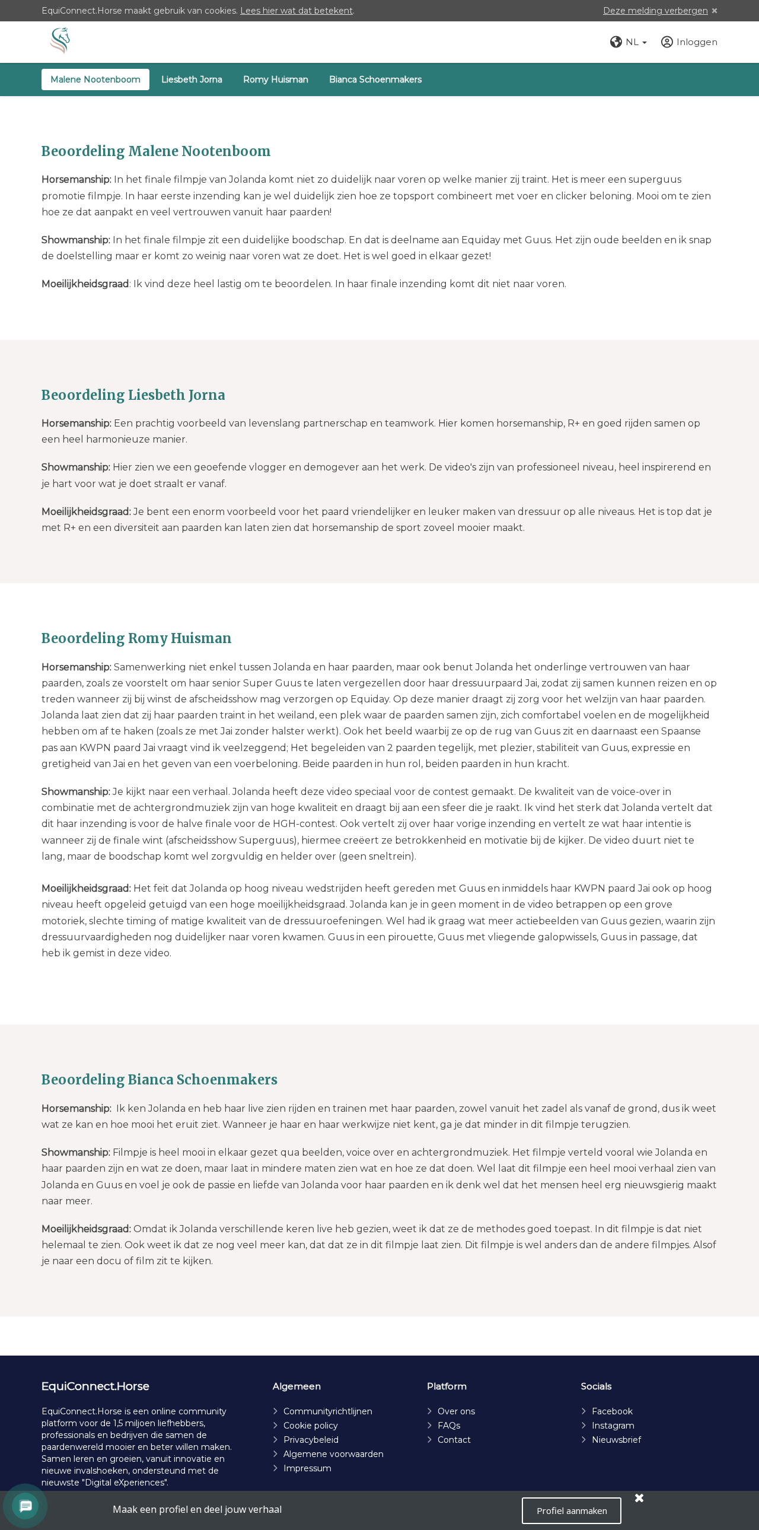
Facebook (612, 1411)
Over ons (456, 1411)
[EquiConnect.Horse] (60, 42)
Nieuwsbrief (616, 1439)
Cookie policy (310, 1425)
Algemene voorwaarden (333, 1454)
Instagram (613, 1425)
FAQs (449, 1425)
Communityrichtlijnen (327, 1411)
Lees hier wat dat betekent (296, 10)
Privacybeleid (311, 1439)
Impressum (307, 1468)
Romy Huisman (275, 79)
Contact (454, 1439)
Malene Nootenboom (95, 79)
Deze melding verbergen (655, 10)
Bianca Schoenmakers (375, 79)
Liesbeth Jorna (191, 79)
